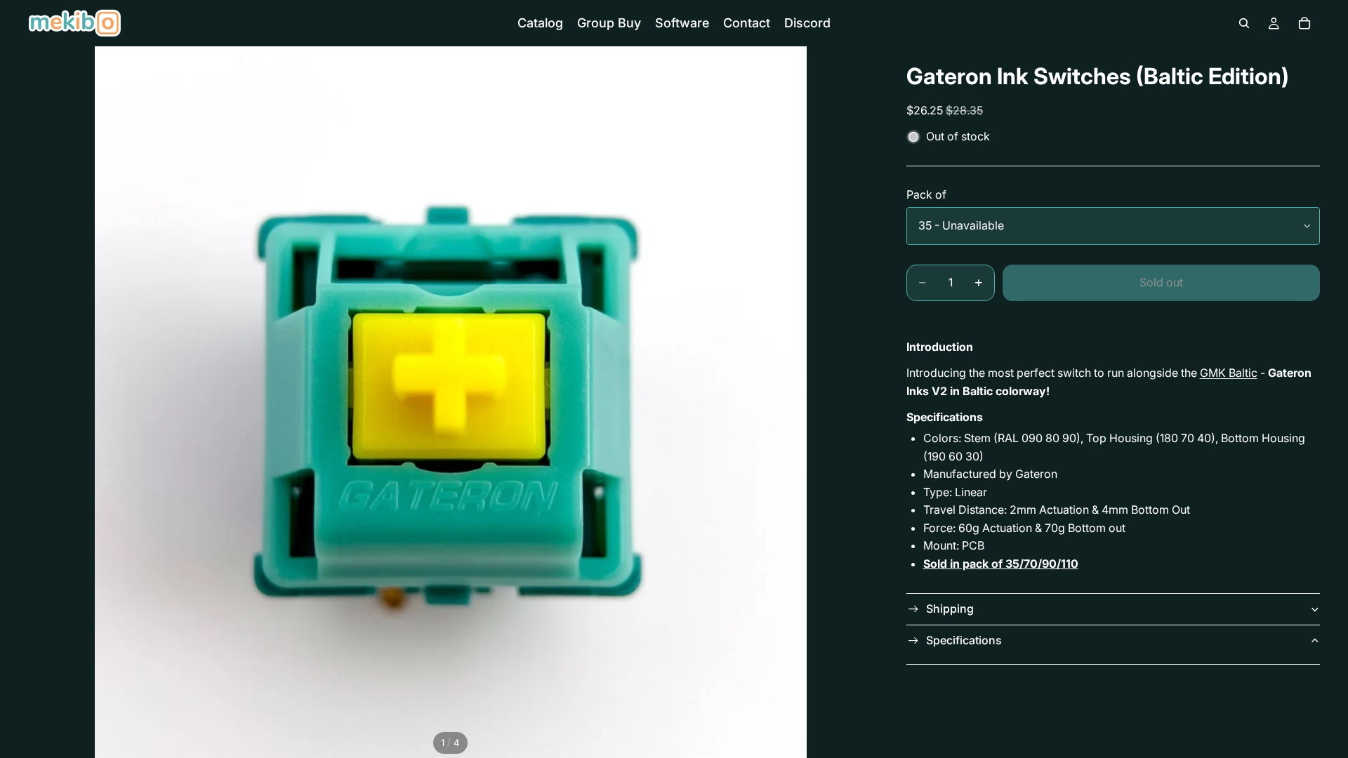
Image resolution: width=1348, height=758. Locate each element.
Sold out (1161, 282)
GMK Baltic (1228, 373)
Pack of (926, 194)
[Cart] (1304, 23)
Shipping (950, 608)
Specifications (964, 640)
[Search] (1244, 23)
